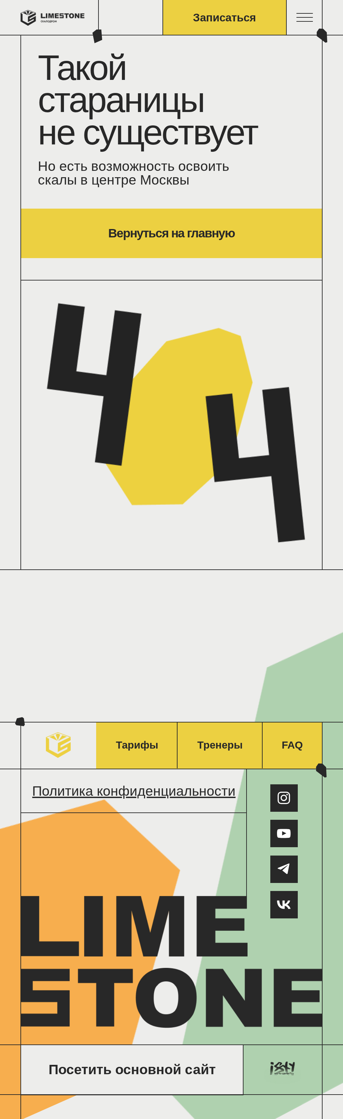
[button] (304, 17)
